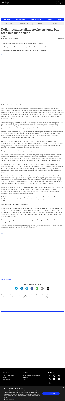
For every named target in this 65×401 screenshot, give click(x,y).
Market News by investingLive (31, 375)
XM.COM (4, 36)
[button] (22, 399)
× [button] (63, 387)
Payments (50, 19)
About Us (6, 373)
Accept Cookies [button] (51, 393)
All (59, 19)
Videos (40, 23)
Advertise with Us (8, 375)
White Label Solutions (36, 19)
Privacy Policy (12, 397)
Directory (25, 377)
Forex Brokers (7, 19)
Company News (24, 23)
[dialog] (32, 393)
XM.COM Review (6, 279)
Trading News (8, 23)
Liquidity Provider (20, 19)
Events (24, 380)
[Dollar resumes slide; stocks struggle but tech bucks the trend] (16, 288)
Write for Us (6, 377)
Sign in (62, 2)
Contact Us (6, 380)
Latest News (25, 373)
